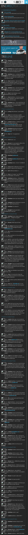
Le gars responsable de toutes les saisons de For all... (14, 17)
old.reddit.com (16, 283)
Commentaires (9, 10)
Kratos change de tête (9, 16)
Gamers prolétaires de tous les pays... (12, 36)
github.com (7, 422)
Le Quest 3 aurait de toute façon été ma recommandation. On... (15, 33)
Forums (5, 25)
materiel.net (21, 529)
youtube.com (15, 155)
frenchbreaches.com (18, 527)
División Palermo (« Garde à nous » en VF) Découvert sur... (15, 28)
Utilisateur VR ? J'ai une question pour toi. (13, 31)
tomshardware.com (8, 228)
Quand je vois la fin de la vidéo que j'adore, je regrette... (15, 21)
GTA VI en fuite (8, 12)
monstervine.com (12, 395)
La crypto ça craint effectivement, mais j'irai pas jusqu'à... (15, 13)
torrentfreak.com (8, 131)
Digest (20, 6)
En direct (8, 6)
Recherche (14, 2)
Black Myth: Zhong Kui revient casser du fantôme (15, 20)
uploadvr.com (14, 339)
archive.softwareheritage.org (10, 124)
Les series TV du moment (10, 27)
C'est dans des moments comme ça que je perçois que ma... (15, 37)
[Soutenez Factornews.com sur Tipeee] (13, 53)
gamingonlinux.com (15, 431)
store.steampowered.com (10, 410)
